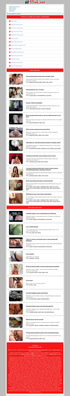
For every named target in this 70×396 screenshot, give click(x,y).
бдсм (31, 188)
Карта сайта (38, 347)
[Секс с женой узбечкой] (16, 229)
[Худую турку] (16, 282)
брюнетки (49, 219)
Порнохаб (11, 11)
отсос (56, 186)
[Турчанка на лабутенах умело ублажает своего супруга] (16, 158)
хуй (54, 186)
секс (30, 232)
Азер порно (13, 21)
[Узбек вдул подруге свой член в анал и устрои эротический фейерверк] (16, 242)
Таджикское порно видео (17, 52)
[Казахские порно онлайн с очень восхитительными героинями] (16, 269)
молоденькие (36, 188)
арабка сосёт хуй (45, 148)
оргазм (50, 82)
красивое (46, 325)
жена (33, 232)
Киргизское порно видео (16, 34)
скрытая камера (45, 298)
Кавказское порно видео (16, 28)
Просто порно (12, 8)
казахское (31, 325)
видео (39, 232)
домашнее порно (44, 186)
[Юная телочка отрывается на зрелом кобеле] (16, 132)
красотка (48, 108)
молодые (49, 95)
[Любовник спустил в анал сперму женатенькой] (16, 198)
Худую (31, 284)
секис (34, 186)
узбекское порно (33, 175)
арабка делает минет (55, 148)
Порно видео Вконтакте (16, 41)
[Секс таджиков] (16, 256)
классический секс (34, 122)
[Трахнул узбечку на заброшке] (16, 105)
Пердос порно (14, 38)
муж (36, 232)
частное (37, 258)
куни (27, 189)
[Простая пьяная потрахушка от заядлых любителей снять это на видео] (16, 118)
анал (47, 82)
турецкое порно (33, 161)
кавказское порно (33, 135)
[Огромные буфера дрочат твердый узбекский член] (16, 309)
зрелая (38, 298)
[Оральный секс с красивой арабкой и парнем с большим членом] (16, 145)
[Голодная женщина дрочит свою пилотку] (16, 295)
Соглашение (31, 347)
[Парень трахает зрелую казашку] (16, 322)
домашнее (31, 258)
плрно (38, 186)
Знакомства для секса (14, 6)
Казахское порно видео (16, 31)
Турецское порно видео (16, 55)
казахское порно (33, 272)
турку (34, 284)
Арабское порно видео (16, 24)
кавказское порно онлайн (35, 82)
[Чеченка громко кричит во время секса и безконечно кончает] (16, 335)
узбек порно (32, 108)
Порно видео (12, 9)
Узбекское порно (14, 59)
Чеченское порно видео (16, 62)
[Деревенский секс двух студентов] (16, 92)
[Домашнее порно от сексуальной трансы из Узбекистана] (16, 216)
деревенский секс (41, 95)
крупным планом (54, 325)
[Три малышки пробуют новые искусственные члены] (16, 79)
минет (43, 82)
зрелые (28, 188)
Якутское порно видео (16, 65)
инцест (31, 186)
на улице (43, 108)
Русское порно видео (16, 48)
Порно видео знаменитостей (17, 45)
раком (50, 186)
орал (48, 188)
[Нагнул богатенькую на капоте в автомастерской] (16, 185)
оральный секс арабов (34, 148)
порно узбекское (33, 219)
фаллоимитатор (42, 219)
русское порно (33, 95)
